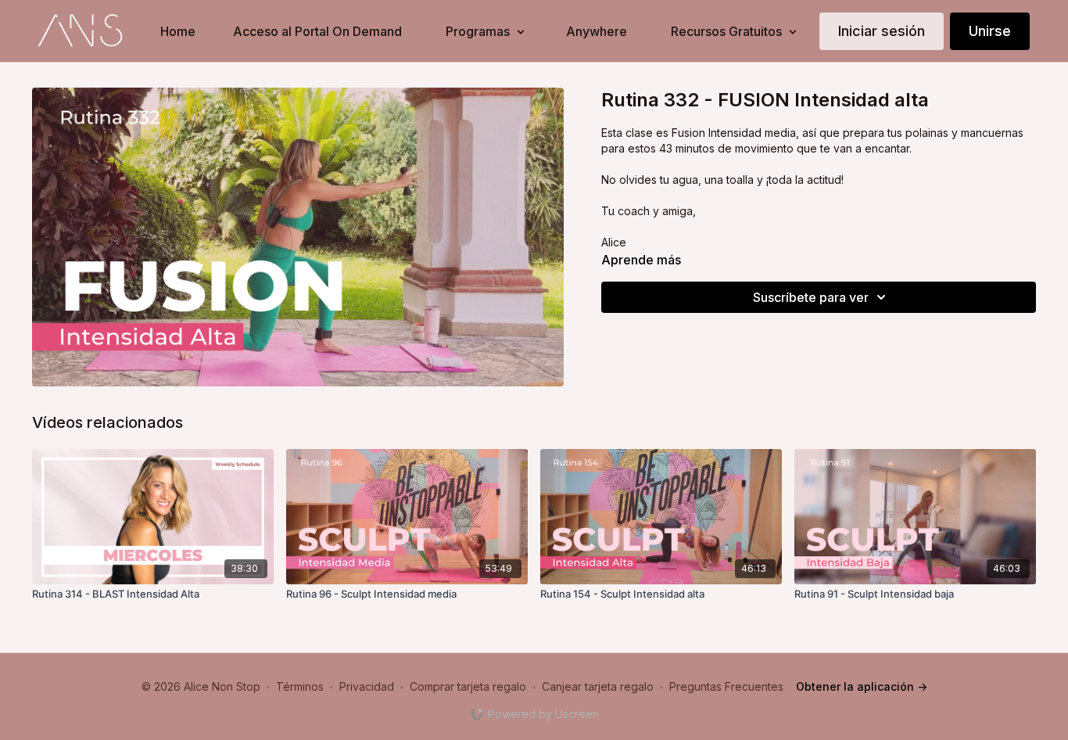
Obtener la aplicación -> (861, 686)
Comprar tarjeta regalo (468, 686)
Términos (300, 686)
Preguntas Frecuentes (726, 686)
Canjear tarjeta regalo (598, 686)
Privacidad (366, 686)
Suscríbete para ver (811, 297)
